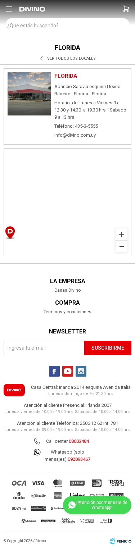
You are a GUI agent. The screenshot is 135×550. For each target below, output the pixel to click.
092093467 (79, 459)
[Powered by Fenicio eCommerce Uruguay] (120, 541)
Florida (65, 76)
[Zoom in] (121, 234)
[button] (126, 9)
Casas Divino (67, 290)
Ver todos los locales (71, 58)
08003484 (79, 441)
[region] (67, 202)
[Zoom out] (121, 246)
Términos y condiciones (67, 311)
